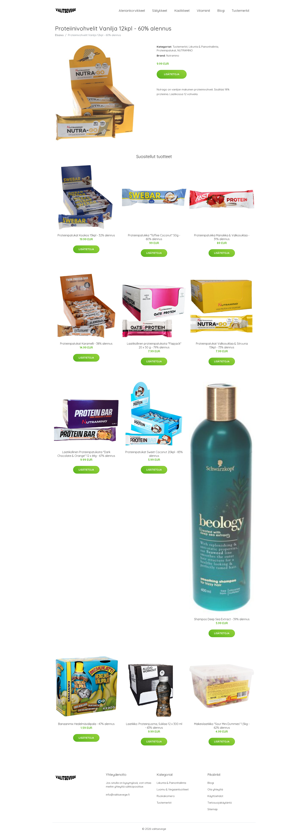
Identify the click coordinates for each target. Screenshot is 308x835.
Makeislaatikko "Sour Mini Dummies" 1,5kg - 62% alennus (222, 725)
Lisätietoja (171, 74)
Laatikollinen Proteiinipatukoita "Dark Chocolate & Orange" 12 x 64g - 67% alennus (86, 454)
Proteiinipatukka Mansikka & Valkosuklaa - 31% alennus (221, 237)
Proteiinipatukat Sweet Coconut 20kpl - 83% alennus (154, 454)
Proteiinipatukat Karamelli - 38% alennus (86, 343)
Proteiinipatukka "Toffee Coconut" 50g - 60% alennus (154, 237)
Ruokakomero (166, 796)
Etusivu (59, 35)
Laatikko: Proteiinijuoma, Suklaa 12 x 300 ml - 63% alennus (154, 725)
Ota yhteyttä (215, 789)
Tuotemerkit (240, 11)
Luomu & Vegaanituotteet (173, 789)
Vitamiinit (203, 11)
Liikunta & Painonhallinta (203, 46)
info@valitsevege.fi (118, 794)
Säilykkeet (159, 11)
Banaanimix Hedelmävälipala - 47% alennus (86, 724)
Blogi (221, 11)
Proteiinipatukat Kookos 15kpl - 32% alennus (86, 235)
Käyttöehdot (215, 796)
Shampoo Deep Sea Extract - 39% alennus (222, 619)
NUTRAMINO (185, 50)
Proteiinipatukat (166, 50)
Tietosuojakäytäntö (219, 802)
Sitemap (212, 809)
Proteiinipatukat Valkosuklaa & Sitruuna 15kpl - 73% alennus (222, 345)
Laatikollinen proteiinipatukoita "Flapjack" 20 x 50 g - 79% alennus (154, 345)
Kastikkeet (182, 11)
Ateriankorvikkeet (132, 11)
